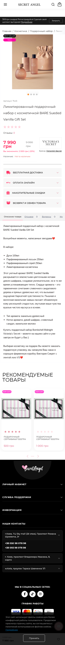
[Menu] (5, 4)
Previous (28, 456)
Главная (6, 31)
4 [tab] (37, 94)
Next (37, 456)
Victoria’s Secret (54, 151)
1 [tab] (28, 94)
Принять (34, 638)
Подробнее (26, 22)
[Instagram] (40, 594)
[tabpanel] (32, 61)
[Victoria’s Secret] (51, 142)
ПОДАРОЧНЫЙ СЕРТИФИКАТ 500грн (15, 438)
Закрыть (56, 20)
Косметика (20, 31)
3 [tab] (34, 94)
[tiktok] (32, 594)
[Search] (53, 4)
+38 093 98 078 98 (15, 547)
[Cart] (60, 4)
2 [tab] (31, 94)
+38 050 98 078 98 (15, 543)
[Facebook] (24, 594)
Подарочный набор (41, 31)
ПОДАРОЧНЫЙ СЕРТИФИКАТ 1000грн (47, 438)
